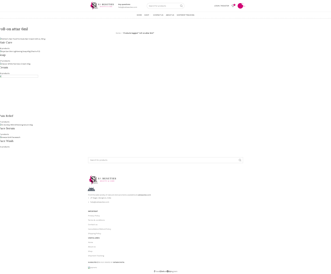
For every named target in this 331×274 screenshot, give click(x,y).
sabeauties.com (144, 195)
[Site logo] (102, 6)
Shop (90, 251)
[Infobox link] (127, 6)
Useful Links (94, 238)
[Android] (91, 189)
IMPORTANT (93, 211)
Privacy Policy (94, 216)
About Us (92, 247)
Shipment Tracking (96, 256)
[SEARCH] (181, 6)
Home (118, 33)
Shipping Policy (94, 233)
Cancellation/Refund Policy (99, 229)
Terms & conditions (96, 220)
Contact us (93, 224)
